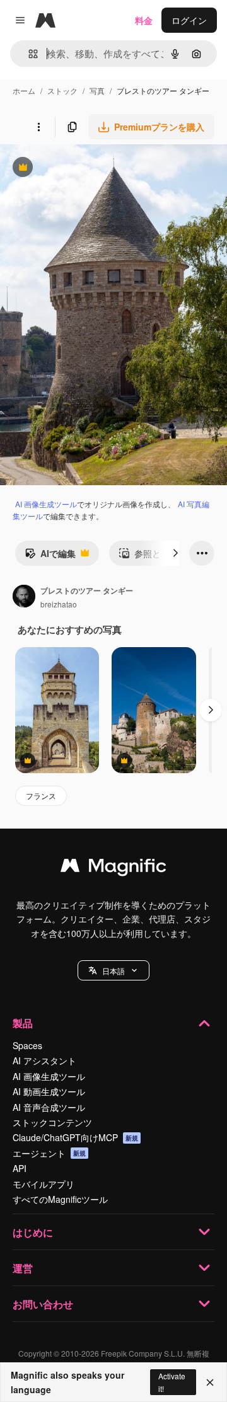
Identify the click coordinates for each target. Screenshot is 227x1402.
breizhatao (58, 604)
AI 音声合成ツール (49, 1107)
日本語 (113, 970)
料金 (144, 20)
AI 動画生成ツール (49, 1091)
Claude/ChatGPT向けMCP (75, 1137)
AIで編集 (50, 556)
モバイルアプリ (43, 1184)
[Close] (210, 1382)
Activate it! (171, 1381)
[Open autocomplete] (28, 54)
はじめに (33, 1232)
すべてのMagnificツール (60, 1199)
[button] (113, 970)
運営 (23, 1268)
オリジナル (86, 168)
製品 (23, 1023)
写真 (97, 90)
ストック (62, 90)
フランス (41, 795)
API (19, 1168)
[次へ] (175, 553)
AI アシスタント (44, 1060)
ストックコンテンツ (52, 1122)
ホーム (24, 90)
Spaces (27, 1045)
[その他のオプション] (38, 126)
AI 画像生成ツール (46, 503)
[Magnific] (113, 868)
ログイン (189, 20)
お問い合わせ (43, 1304)
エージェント (49, 1153)
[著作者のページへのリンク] (24, 597)
